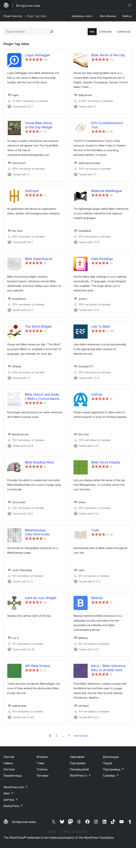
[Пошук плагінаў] (51, 31)
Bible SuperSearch (38, 259)
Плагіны (42, 769)
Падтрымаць (113, 769)
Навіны (8, 763)
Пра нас (9, 757)
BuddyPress (13, 806)
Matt (8, 793)
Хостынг (9, 769)
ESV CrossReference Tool (107, 125)
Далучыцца (111, 757)
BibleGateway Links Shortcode (37, 532)
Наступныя (80, 735)
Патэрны (43, 775)
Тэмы (40, 763)
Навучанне (77, 757)
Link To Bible (100, 326)
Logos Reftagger (37, 55)
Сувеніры (111, 775)
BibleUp (97, 598)
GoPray (96, 394)
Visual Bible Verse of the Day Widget (39, 125)
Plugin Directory (13, 16)
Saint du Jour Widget (40, 598)
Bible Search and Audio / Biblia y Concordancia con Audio (42, 397)
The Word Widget (38, 326)
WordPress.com (16, 787)
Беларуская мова (24, 822)
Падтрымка (78, 763)
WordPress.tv (80, 775)
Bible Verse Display (105, 462)
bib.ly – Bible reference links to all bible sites (108, 668)
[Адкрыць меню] (130, 5)
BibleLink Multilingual (106, 191)
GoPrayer (32, 191)
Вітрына (42, 757)
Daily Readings (102, 259)
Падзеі (107, 763)
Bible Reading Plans (39, 462)
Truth (95, 530)
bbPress (11, 799)
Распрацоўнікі (79, 769)
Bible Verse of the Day (108, 55)
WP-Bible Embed (37, 666)
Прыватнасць (13, 775)
